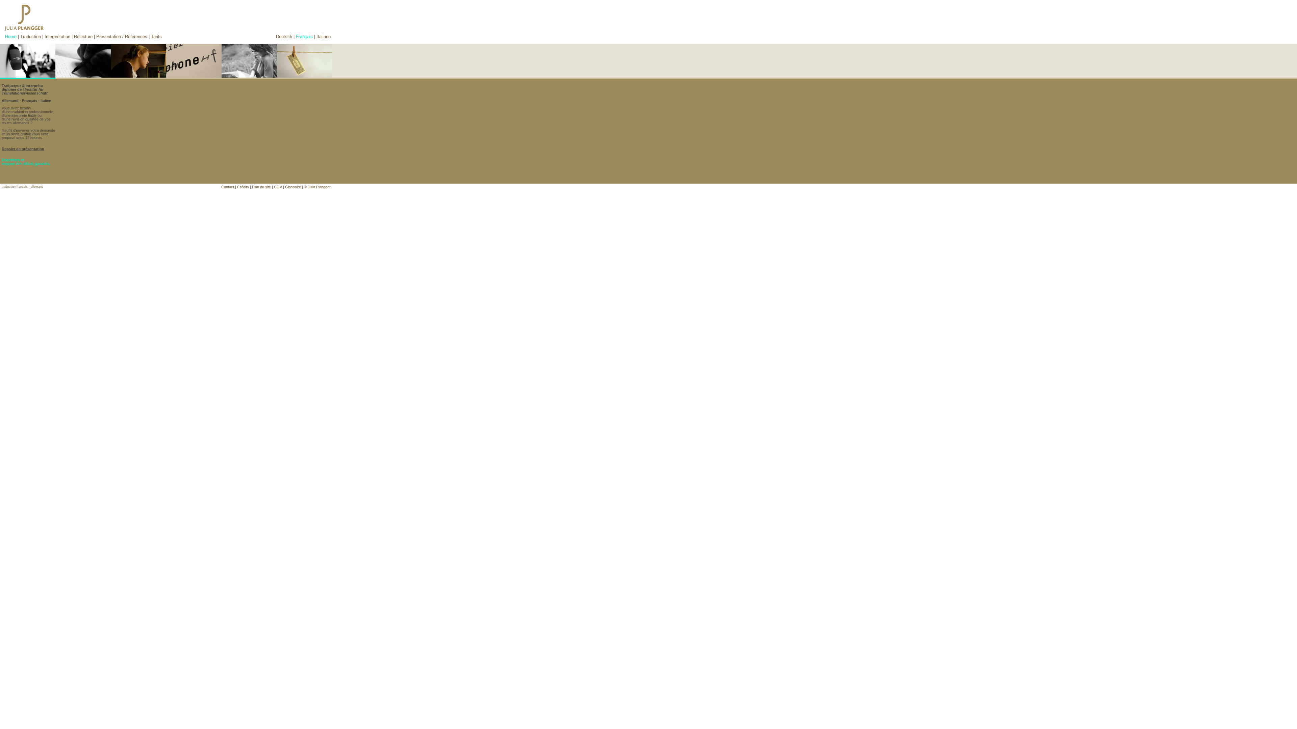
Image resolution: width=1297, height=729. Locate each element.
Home (11, 36)
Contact (227, 187)
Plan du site (261, 187)
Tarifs (156, 36)
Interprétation (57, 36)
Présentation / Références (121, 36)
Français (304, 36)
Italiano (323, 36)
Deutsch (284, 36)
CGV (278, 187)
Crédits (243, 187)
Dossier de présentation (23, 149)
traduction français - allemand (22, 186)
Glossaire (293, 187)
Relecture (83, 36)
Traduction (30, 36)
